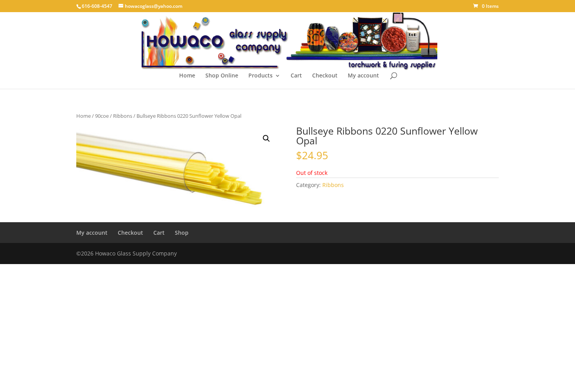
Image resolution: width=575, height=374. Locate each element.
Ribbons (122, 115)
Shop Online (221, 76)
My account (363, 76)
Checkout (325, 76)
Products (260, 76)
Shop (182, 232)
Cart (296, 76)
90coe (102, 115)
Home (187, 76)
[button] (266, 138)
